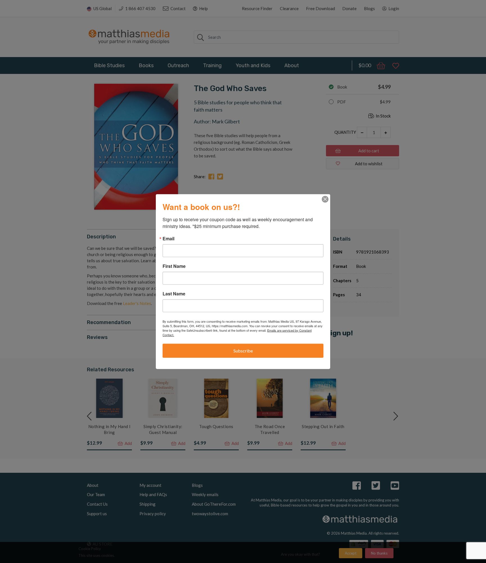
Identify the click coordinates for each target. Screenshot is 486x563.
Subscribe (243, 350)
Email (168, 238)
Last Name (174, 293)
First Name (174, 266)
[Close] (325, 199)
